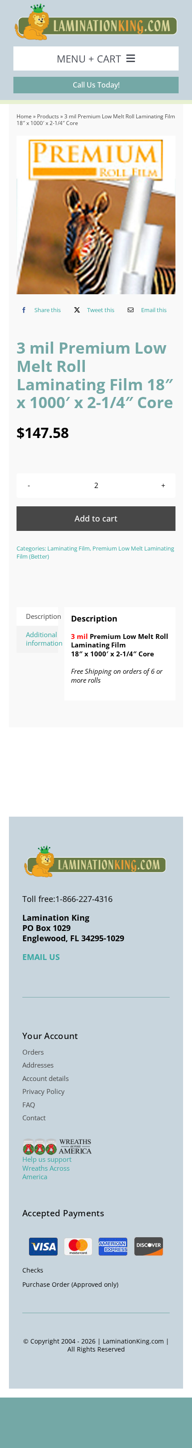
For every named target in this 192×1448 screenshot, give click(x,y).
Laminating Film (68, 548)
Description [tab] (42, 616)
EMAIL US (41, 956)
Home (24, 116)
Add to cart (96, 518)
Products (48, 116)
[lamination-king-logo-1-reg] (96, 6)
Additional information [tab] (42, 639)
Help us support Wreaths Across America (46, 1168)
